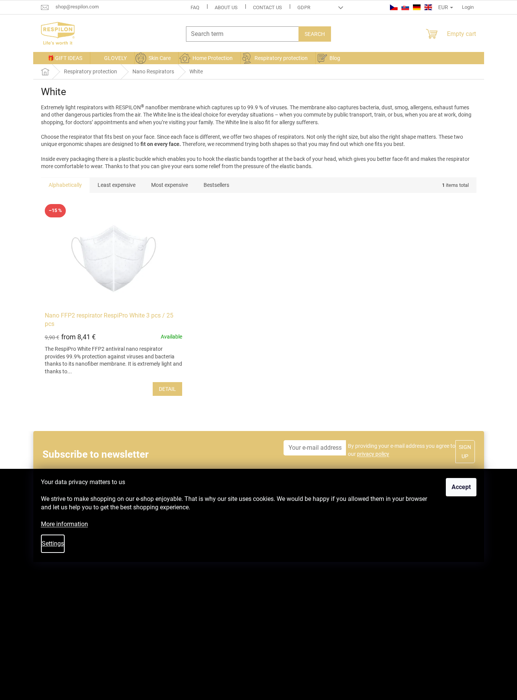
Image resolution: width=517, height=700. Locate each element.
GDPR (303, 7)
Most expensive (169, 185)
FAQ (195, 7)
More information (64, 524)
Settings (53, 543)
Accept (461, 487)
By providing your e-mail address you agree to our (401, 450)
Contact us (267, 7)
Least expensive (116, 185)
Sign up (465, 451)
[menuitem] (62, 58)
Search (315, 34)
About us (226, 7)
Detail (167, 389)
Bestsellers (216, 185)
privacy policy (373, 454)
